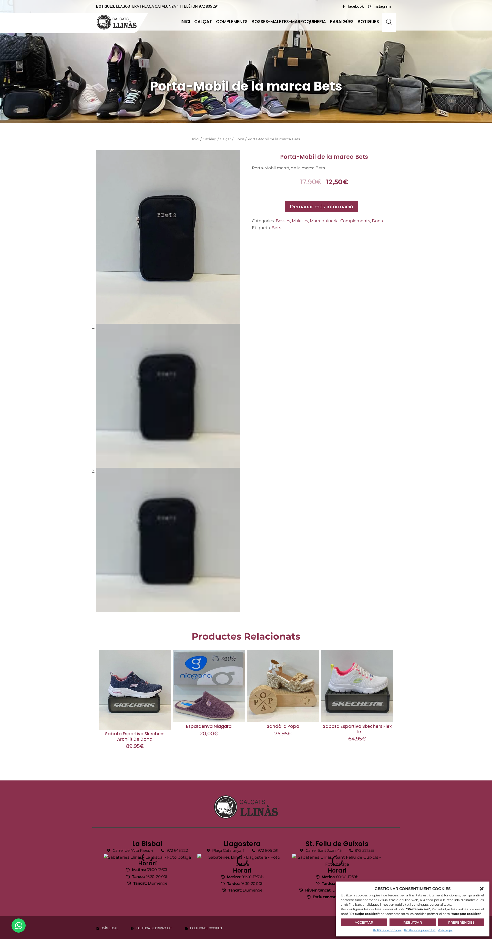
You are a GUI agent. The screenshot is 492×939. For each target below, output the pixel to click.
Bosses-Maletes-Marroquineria (289, 21)
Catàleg (210, 139)
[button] (481, 888)
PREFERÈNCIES (461, 922)
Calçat (203, 21)
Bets (276, 227)
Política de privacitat (420, 930)
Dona (239, 139)
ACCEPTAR (364, 922)
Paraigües (342, 21)
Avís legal (445, 930)
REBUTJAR (412, 922)
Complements (232, 21)
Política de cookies (387, 930)
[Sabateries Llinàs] (120, 22)
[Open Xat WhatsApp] (19, 925)
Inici (185, 21)
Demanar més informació (321, 206)
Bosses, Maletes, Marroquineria (307, 220)
